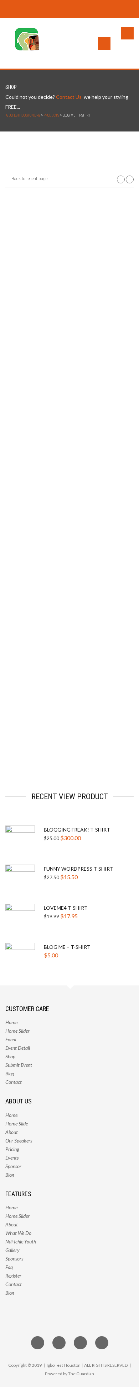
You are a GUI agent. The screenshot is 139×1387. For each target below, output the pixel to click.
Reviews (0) (71, 473)
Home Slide (16, 1123)
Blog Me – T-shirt (67, 947)
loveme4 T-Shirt (66, 908)
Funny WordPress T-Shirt (78, 869)
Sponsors (14, 1259)
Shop (10, 1056)
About (21, 578)
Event (11, 1039)
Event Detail (17, 1048)
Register (13, 1276)
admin (59, 594)
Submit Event (18, 1065)
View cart (110, 212)
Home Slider (17, 1031)
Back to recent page (28, 178)
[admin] (29, 611)
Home (11, 1022)
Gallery (12, 1250)
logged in (50, 719)
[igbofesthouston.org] (23, 43)
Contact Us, (69, 97)
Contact (13, 1082)
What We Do (18, 1233)
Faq (9, 1267)
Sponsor (13, 1166)
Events (12, 1158)
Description (27, 473)
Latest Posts (48, 578)
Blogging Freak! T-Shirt (77, 830)
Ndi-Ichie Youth (20, 1241)
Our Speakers (18, 1141)
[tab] (27, 473)
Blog (9, 1073)
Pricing (12, 1149)
